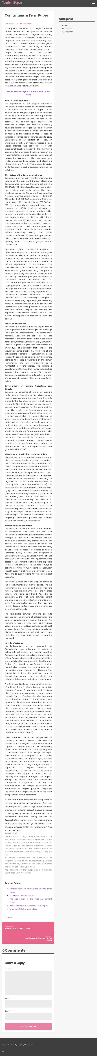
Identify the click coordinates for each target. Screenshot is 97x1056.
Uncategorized (67, 32)
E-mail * (8, 1011)
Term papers (8, 917)
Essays (64, 25)
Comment (8, 969)
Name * (7, 998)
